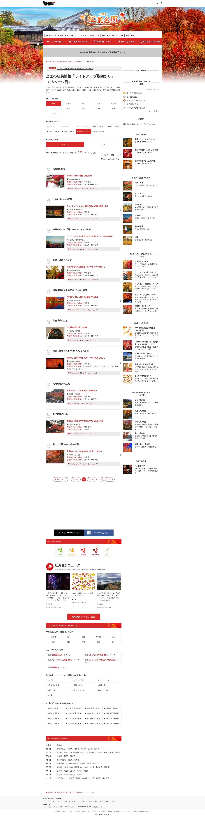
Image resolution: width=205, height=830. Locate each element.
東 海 (48, 763)
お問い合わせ (85, 811)
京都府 (65, 767)
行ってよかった (127, 41)
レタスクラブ (47, 807)
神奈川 (85, 36)
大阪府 (59, 767)
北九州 (65, 778)
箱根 (72, 753)
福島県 (96, 749)
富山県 (70, 760)
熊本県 (84, 778)
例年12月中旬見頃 (93, 723)
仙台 (64, 749)
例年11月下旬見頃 (112, 718)
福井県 (76, 760)
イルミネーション (109, 801)
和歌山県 (99, 767)
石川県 (59, 760)
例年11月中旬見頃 (93, 718)
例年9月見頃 (98, 126)
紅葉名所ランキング (80, 41)
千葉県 (82, 752)
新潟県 (72, 756)
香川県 (59, 774)
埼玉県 (89, 752)
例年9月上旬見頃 (74, 708)
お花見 (65, 801)
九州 (132, 35)
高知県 (79, 774)
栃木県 (106, 752)
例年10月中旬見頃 (93, 713)
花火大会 (84, 801)
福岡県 (59, 778)
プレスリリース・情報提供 (98, 811)
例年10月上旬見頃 (74, 713)
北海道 (60, 35)
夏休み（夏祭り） (93, 801)
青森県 (70, 749)
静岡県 (89, 763)
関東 (72, 35)
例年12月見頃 (69, 131)
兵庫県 (76, 767)
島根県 (85, 771)
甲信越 (91, 35)
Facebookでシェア (101, 532)
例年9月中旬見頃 (93, 708)
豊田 (69, 764)
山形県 (90, 749)
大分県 (91, 778)
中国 (121, 35)
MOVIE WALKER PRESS (84, 807)
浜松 (94, 764)
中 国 (48, 771)
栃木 (76, 36)
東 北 (48, 749)
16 (73, 479)
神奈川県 (66, 752)
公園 (50, 695)
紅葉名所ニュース (104, 41)
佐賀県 (71, 778)
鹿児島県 (105, 778)
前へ (59, 479)
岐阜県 (75, 763)
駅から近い (53, 690)
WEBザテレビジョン (70, 807)
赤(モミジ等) (104, 690)
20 (95, 479)
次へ (108, 479)
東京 (80, 36)
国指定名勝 (78, 685)
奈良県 (91, 767)
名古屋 (65, 764)
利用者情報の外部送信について (141, 811)
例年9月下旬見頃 (111, 708)
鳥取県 (79, 771)
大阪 (117, 36)
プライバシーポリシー (67, 811)
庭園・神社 (103, 685)
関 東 (48, 752)
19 (89, 479)
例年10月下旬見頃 (112, 713)
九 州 (48, 778)
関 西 (48, 767)
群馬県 (100, 752)
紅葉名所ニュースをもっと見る (84, 617)
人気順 (102, 144)
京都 (113, 36)
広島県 (59, 771)
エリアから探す (56, 41)
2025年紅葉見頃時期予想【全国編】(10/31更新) (75, 69)
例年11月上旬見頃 (74, 718)
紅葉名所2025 (50, 35)
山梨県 (59, 756)
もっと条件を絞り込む (111, 159)
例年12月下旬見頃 (112, 723)
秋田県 (83, 749)
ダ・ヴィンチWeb (58, 807)
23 (102, 479)
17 (78, 479)
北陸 (97, 35)
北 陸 (48, 760)
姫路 (85, 767)
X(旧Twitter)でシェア (71, 532)
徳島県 (72, 774)
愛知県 (59, 763)
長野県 (65, 756)
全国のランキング (59, 655)
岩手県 (76, 749)
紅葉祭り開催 (99, 131)
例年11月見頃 (54, 131)
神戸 (81, 767)
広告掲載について (119, 811)
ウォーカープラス (49, 801)
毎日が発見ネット (97, 807)
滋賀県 (106, 767)
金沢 (64, 760)
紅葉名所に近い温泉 (151, 41)
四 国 (48, 774)
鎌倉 (76, 753)
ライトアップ (104, 680)
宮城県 (59, 749)
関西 (108, 35)
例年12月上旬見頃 (74, 723)
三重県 (82, 763)
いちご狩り (59, 801)
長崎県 (78, 778)
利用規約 (57, 811)
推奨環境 (77, 811)
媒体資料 (110, 811)
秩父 (94, 753)
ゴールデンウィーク (74, 801)
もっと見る (153, 111)
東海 (103, 35)
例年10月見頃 (114, 126)
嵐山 (70, 767)
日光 (111, 753)
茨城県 (117, 752)
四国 (127, 35)
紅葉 (101, 801)
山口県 (72, 771)
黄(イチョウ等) (79, 690)
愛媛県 (65, 774)
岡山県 (65, 771)
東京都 (59, 752)
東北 (66, 35)
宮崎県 (98, 778)
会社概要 (128, 811)
